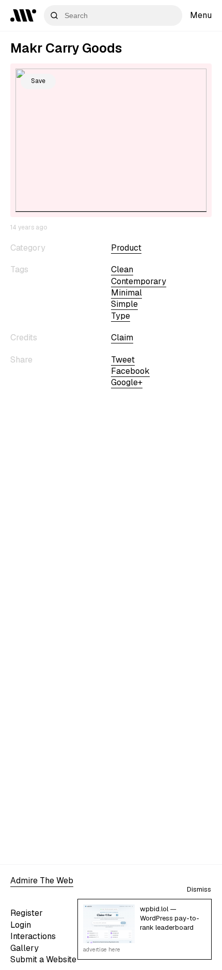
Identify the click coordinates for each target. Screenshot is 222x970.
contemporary (138, 281)
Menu (201, 15)
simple (124, 304)
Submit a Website (43, 959)
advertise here (101, 949)
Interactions (33, 936)
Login (20, 924)
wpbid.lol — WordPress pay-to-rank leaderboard (169, 918)
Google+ (126, 382)
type (120, 315)
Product (126, 247)
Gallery (24, 948)
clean (122, 269)
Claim (122, 337)
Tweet (123, 359)
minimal (126, 292)
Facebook (130, 371)
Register (26, 913)
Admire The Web (41, 880)
